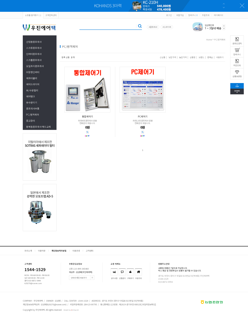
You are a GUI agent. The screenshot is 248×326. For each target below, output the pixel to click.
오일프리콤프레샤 (35, 66)
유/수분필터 (32, 90)
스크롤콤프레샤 (34, 60)
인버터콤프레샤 (34, 54)
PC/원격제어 (32, 114)
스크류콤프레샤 (34, 48)
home (209, 39)
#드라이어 (167, 26)
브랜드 (201, 57)
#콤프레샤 (153, 26)
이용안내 (76, 250)
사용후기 (220, 57)
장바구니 (192, 15)
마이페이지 (218, 15)
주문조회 (205, 15)
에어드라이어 (32, 84)
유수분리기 (31, 102)
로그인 (169, 15)
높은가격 (183, 57)
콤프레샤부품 (32, 108)
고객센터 (89, 250)
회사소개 (28, 250)
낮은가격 (172, 57)
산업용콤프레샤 (34, 41)
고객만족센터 (51, 15)
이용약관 (41, 250)
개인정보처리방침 (58, 250)
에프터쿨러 (31, 78)
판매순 (210, 57)
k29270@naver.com (56, 304)
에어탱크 (30, 96)
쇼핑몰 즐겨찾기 (31, 15)
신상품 (162, 57)
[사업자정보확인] (149, 304)
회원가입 (180, 15)
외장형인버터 (32, 72)
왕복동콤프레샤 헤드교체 (38, 126)
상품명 (192, 57)
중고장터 (30, 120)
